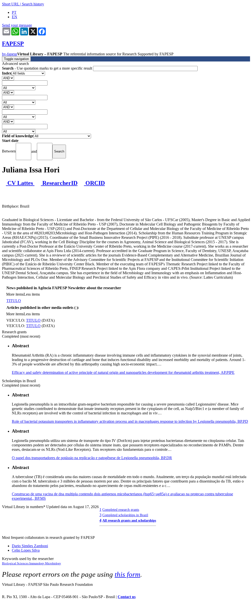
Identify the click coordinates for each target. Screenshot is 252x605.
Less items (32, 294)
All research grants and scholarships (129, 520)
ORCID (94, 183)
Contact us (127, 597)
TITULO (13, 301)
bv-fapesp (9, 54)
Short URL (10, 4)
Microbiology (53, 563)
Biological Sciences (15, 563)
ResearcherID (59, 183)
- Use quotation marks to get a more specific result (47, 68)
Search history (33, 4)
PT (14, 12)
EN (14, 17)
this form (127, 574)
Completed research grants (120, 510)
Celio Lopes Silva (26, 550)
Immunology (37, 563)
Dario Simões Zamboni (30, 546)
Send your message (17, 25)
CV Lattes (20, 183)
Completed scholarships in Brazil (125, 515)
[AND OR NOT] (8, 78)
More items (15, 294)
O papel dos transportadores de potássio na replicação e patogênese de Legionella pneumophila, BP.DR (92, 458)
